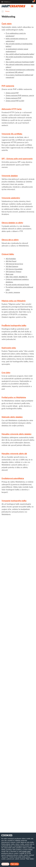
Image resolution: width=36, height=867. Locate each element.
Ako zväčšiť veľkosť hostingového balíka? (20, 54)
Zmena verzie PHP (12, 93)
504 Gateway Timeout (13, 271)
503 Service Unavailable (14, 269)
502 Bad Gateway (12, 266)
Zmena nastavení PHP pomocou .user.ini (20, 95)
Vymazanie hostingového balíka (14, 501)
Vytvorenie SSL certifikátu (12, 134)
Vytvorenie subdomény (11, 198)
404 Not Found (11, 261)
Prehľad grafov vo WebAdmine (14, 397)
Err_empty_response (13, 292)
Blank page (9, 274)
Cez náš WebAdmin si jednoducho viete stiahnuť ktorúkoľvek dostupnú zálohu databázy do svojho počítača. (17, 423)
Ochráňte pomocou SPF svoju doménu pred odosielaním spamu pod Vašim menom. (17, 164)
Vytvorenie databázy (10, 176)
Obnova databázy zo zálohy (12, 223)
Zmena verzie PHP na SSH (15, 101)
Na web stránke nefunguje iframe (17, 284)
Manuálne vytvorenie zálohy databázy (16, 434)
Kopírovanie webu (9, 348)
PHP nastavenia (8, 86)
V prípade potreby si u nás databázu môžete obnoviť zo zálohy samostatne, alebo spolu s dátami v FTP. (17, 228)
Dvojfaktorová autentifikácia (13, 478)
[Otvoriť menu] (3, 11)
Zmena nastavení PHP (13, 98)
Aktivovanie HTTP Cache (12, 109)
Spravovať (5, 864)
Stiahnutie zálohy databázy (12, 417)
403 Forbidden (11, 259)
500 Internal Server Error (14, 264)
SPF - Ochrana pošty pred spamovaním (17, 159)
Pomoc (7, 11)
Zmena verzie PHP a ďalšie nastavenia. (17, 89)
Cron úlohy (6, 373)
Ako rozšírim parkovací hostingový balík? (20, 62)
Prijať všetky (14, 864)
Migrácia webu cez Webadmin (14, 301)
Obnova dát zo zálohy (10, 240)
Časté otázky (7, 24)
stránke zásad (26, 851)
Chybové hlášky (8, 254)
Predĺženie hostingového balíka (14, 326)
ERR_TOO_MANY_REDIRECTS (16, 277)
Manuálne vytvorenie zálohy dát (14, 454)
